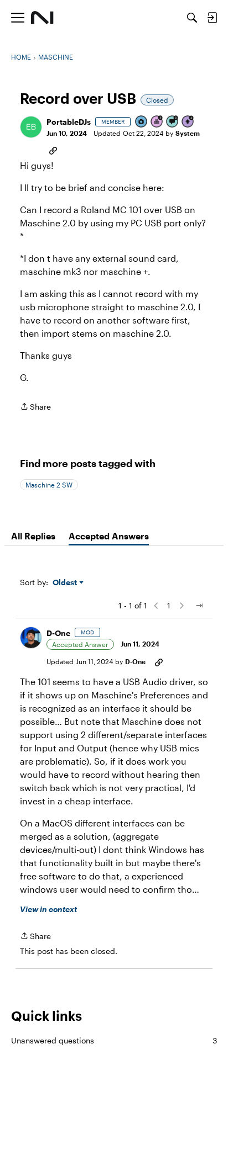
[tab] (33, 536)
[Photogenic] (141, 122)
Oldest (66, 582)
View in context (48, 909)
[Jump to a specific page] (199, 605)
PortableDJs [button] (68, 121)
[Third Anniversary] (157, 122)
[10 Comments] (172, 122)
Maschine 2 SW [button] (48, 485)
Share (35, 407)
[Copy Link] (53, 150)
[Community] (42, 17)
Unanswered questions (114, 1040)
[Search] (192, 17)
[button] (31, 127)
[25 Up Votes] (188, 122)
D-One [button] (58, 633)
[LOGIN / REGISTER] (212, 17)
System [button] (187, 133)
